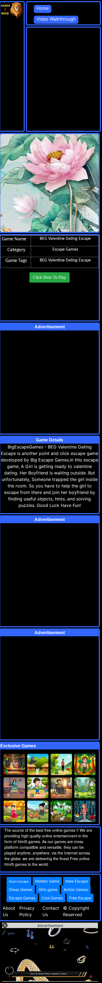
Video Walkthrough (56, 19)
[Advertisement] (51, 78)
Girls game (48, 889)
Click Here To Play (49, 277)
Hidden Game (47, 881)
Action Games (76, 889)
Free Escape (80, 898)
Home (42, 8)
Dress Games (20, 889)
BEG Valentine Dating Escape (65, 260)
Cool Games (52, 898)
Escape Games (22, 898)
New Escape (77, 881)
